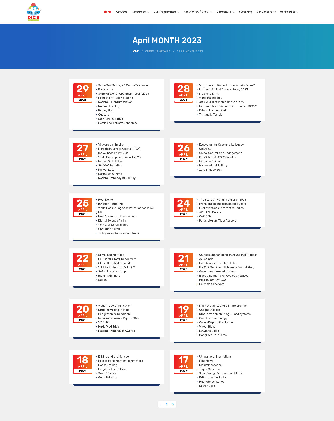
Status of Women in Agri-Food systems (225, 314)
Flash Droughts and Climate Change (223, 305)
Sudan (102, 280)
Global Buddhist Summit (114, 263)
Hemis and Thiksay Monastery (117, 123)
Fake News (206, 360)
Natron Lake (207, 386)
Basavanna (105, 89)
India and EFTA (209, 93)
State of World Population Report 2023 (123, 93)
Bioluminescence (210, 365)
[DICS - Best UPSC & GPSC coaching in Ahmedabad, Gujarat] (37, 12)
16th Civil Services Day (113, 224)
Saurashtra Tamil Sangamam (117, 259)
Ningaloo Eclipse (209, 161)
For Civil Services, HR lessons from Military (226, 267)
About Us (122, 11)
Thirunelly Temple (210, 114)
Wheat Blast (207, 326)
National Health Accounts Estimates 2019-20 (229, 106)
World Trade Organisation (114, 305)
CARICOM (205, 216)
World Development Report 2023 (119, 157)
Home (108, 11)
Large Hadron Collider (112, 369)
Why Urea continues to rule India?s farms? (227, 85)
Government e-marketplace (217, 271)
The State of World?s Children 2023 (222, 199)
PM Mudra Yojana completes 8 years (222, 204)
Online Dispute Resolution (216, 322)
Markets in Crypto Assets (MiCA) (119, 148)
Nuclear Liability (108, 106)
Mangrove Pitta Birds (213, 335)
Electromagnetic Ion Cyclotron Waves (223, 275)
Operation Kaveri (109, 229)
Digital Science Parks (112, 220)
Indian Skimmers (109, 275)
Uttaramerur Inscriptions (215, 356)
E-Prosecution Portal (212, 377)
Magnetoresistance (211, 381)
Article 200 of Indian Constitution (221, 102)
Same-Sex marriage (111, 254)
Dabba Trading (107, 365)
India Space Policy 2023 (113, 153)
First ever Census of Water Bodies (221, 208)
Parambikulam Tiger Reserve (217, 220)
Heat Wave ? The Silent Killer (217, 263)
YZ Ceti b (104, 322)
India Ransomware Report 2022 (118, 318)
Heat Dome (105, 199)
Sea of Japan (107, 373)
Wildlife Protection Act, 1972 (117, 267)
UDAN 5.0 (205, 148)
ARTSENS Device (210, 212)
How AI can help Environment (117, 216)
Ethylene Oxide (209, 330)
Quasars (103, 114)
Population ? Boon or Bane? (116, 98)
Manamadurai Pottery (213, 165)
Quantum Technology (213, 318)
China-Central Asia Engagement (220, 153)
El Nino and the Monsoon (114, 356)
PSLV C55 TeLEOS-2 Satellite (217, 157)
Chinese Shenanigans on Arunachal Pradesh (228, 254)
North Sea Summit (110, 174)
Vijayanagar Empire (111, 144)
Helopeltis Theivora (211, 284)
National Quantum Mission (115, 102)
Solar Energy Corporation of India (221, 373)
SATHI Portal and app (112, 271)
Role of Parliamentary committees (120, 360)
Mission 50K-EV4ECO (212, 280)
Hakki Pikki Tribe (108, 326)
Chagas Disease (209, 310)
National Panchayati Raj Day (117, 178)
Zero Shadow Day (210, 169)
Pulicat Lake (106, 169)
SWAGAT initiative (110, 165)
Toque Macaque (209, 369)
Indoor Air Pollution (110, 161)
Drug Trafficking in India (113, 310)
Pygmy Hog (105, 110)
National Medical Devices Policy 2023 (223, 89)
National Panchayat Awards (116, 330)
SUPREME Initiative (110, 118)
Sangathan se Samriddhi (114, 314)
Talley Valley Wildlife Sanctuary (118, 233)
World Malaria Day (210, 98)
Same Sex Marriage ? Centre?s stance (123, 85)
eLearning (245, 11)
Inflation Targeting (110, 204)
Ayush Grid (206, 259)
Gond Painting (107, 377)
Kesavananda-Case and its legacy (221, 144)
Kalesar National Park (213, 110)
